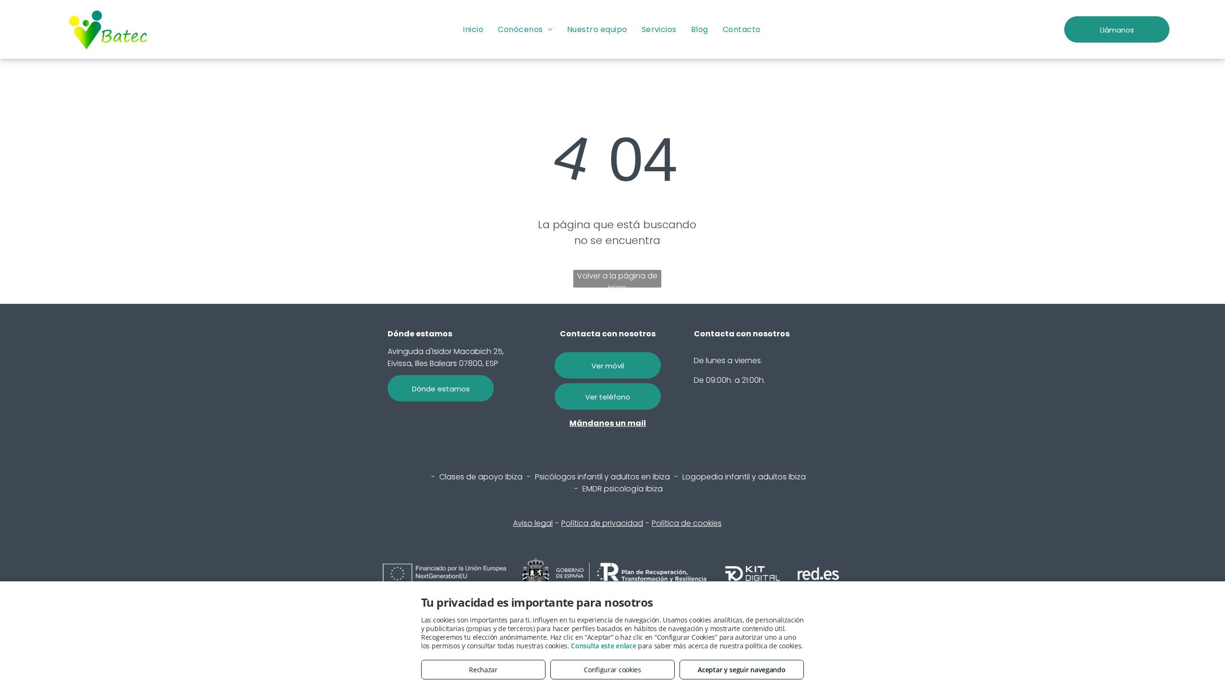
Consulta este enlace (603, 645)
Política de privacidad (602, 523)
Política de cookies (687, 523)
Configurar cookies (612, 669)
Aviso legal (533, 523)
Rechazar (483, 669)
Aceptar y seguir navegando (741, 669)
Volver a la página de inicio (617, 279)
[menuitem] (473, 29)
